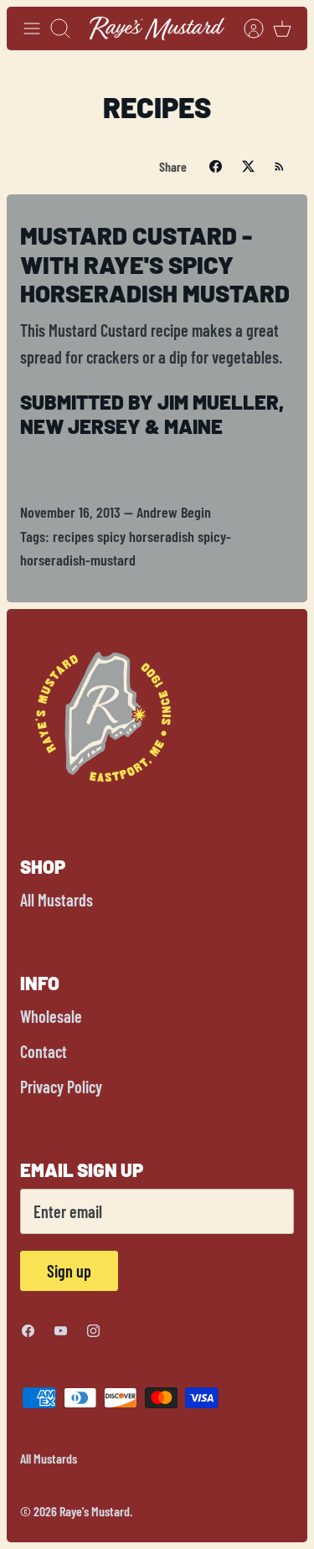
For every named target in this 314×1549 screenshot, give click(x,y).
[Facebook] (28, 1330)
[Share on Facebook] (215, 166)
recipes (73, 536)
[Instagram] (93, 1330)
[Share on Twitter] (248, 166)
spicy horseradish (145, 536)
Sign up (69, 1271)
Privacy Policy (61, 1087)
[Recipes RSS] (279, 166)
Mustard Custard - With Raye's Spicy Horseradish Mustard (155, 264)
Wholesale (51, 1016)
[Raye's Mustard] (157, 28)
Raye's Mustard (94, 1511)
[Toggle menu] (31, 28)
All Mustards (56, 900)
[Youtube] (60, 1330)
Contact (43, 1051)
